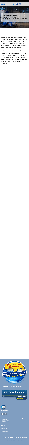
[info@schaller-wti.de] (20, 4)
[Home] (3, 4)
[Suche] (14, 4)
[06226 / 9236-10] (17, 4)
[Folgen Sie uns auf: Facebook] (2, 414)
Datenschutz (4, 431)
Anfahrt (3, 425)
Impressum (4, 428)
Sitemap (3, 426)
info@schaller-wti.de (5, 421)
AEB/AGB (3, 430)
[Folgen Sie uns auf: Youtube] (5, 414)
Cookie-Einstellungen (6, 433)
